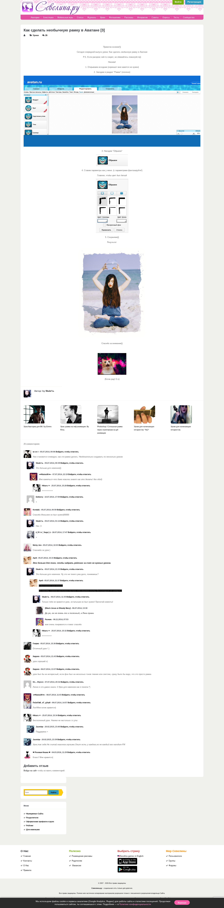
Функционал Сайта (34, 814)
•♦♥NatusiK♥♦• (45, 474)
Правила (27, 870)
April (35, 558)
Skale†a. (50, 391)
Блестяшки (48, 17)
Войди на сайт (30, 771)
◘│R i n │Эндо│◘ (43, 532)
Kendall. (36, 510)
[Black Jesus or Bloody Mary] (58, 608)
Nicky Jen (37, 545)
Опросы (166, 17)
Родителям (77, 861)
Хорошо (182, 902)
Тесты (176, 17)
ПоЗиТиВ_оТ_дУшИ (41, 703)
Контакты (27, 861)
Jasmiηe (39, 727)
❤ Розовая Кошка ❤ (41, 752)
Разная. (48, 619)
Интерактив (142, 17)
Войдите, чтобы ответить (67, 452)
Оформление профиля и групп (40, 822)
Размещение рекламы (82, 856)
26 (46, 35)
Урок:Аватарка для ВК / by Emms (38, 427)
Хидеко (36, 656)
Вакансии (76, 866)
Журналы (91, 17)
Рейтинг (29, 826)
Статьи (80, 17)
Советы (155, 17)
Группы (172, 861)
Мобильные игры (65, 17)
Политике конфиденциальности (135, 904)
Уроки (102, 17)
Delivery (39, 497)
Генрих (36, 644)
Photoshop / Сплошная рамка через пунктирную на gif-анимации (110, 430)
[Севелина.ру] (51, 14)
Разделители (32, 818)
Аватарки (35, 17)
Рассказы (129, 17)
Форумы (172, 866)
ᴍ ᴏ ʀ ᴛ (36, 452)
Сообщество (188, 17)
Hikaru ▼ (46, 486)
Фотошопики (114, 17)
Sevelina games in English (131, 856)
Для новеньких (33, 830)
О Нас (26, 866)
